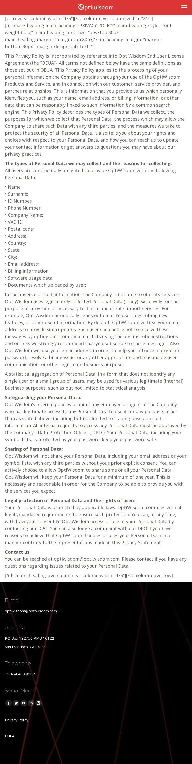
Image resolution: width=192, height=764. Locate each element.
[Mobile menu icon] (184, 7)
